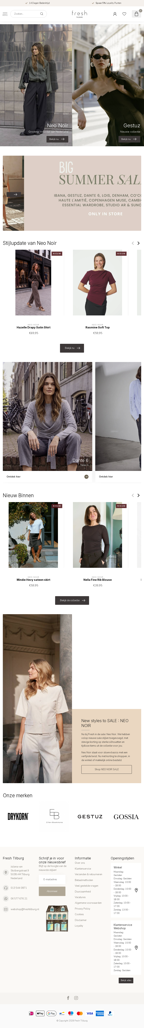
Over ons (80, 863)
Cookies (79, 914)
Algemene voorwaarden (88, 903)
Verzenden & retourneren (88, 874)
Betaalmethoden (84, 880)
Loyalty (79, 926)
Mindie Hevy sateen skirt (33, 579)
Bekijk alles (126, 980)
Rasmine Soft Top (98, 327)
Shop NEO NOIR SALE (107, 769)
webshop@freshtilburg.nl (25, 909)
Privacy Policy (82, 908)
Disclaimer (81, 920)
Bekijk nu (69, 348)
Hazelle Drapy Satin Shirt (33, 327)
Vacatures (80, 897)
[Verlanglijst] (124, 14)
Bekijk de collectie (70, 600)
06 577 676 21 (19, 898)
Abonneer (52, 891)
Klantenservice (83, 868)
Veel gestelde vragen (86, 886)
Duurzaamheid (83, 891)
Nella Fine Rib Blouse (97, 579)
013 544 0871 (19, 888)
